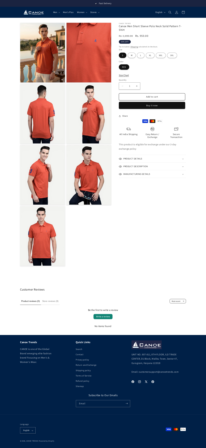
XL (150, 55)
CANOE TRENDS (32, 441)
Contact (79, 354)
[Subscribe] (126, 403)
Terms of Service (84, 375)
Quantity (122, 80)
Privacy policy (82, 359)
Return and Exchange (86, 365)
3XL (172, 55)
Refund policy (82, 380)
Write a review (103, 316)
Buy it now (152, 105)
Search (79, 349)
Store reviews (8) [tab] (50, 301)
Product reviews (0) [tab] (30, 301)
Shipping (134, 47)
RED (124, 67)
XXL (161, 55)
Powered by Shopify (46, 441)
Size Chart (124, 75)
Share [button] (125, 116)
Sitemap (80, 386)
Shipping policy (83, 370)
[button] (56, 12)
